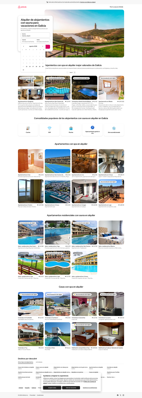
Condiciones (40, 395)
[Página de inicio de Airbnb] (22, 7)
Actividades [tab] (39, 362)
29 (39, 66)
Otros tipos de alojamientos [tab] (25, 362)
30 (43, 66)
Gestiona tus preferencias (90, 387)
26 (30, 66)
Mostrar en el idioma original (87, 2)
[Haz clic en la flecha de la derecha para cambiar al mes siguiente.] (42, 46)
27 (33, 66)
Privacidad (32, 395)
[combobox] (35, 36)
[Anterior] (67, 72)
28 (36, 66)
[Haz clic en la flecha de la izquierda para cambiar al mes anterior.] (23, 46)
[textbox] (28, 42)
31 (23, 70)
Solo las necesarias (71, 387)
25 (26, 66)
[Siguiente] (74, 72)
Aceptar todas (52, 387)
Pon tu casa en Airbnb (116, 7)
